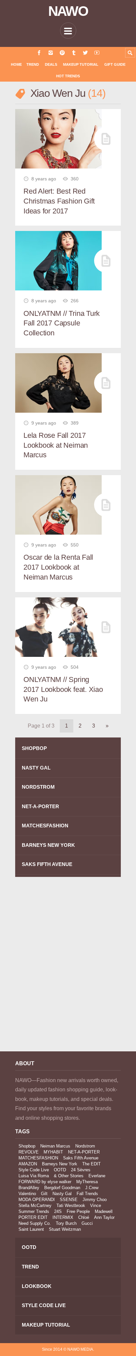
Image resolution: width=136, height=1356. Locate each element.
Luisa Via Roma (33, 1176)
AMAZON (27, 1164)
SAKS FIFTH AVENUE (47, 864)
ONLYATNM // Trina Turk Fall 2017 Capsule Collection (61, 323)
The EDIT (91, 1164)
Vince (95, 1205)
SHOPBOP (34, 748)
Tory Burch (66, 1223)
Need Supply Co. (34, 1223)
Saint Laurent (31, 1229)
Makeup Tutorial (80, 64)
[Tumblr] (74, 52)
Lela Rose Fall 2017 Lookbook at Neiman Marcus (55, 445)
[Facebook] (39, 52)
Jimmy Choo (95, 1199)
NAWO (68, 11)
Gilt (44, 1193)
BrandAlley (28, 1188)
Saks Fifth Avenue (80, 1158)
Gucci (87, 1223)
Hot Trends (68, 76)
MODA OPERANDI (36, 1199)
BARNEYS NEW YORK (48, 845)
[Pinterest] (62, 52)
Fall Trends (87, 1193)
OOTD (60, 1170)
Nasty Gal (62, 1193)
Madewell (104, 1211)
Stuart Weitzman (65, 1229)
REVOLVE (28, 1152)
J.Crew (91, 1188)
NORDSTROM (38, 787)
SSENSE (69, 1199)
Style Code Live (33, 1170)
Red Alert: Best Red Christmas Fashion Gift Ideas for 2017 (59, 201)
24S (58, 1211)
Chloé (83, 1217)
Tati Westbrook (70, 1205)
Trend (32, 64)
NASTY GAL (36, 768)
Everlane (96, 1176)
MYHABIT (53, 1152)
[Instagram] (50, 52)
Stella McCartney (34, 1205)
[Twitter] (85, 52)
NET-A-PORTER (40, 806)
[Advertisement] (68, 969)
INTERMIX (62, 1217)
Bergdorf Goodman (62, 1188)
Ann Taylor (104, 1217)
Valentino (27, 1193)
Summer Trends (33, 1211)
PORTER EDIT (33, 1217)
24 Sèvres (80, 1170)
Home (16, 64)
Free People (78, 1211)
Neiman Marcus (55, 1146)
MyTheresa (87, 1182)
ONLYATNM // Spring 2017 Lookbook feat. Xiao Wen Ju (63, 689)
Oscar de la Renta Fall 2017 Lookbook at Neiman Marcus (58, 567)
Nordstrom (85, 1146)
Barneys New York (59, 1164)
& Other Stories (69, 1176)
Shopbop (26, 1146)
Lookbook (36, 1286)
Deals (51, 64)
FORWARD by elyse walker (44, 1182)
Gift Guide (114, 64)
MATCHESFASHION (45, 825)
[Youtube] (97, 52)
